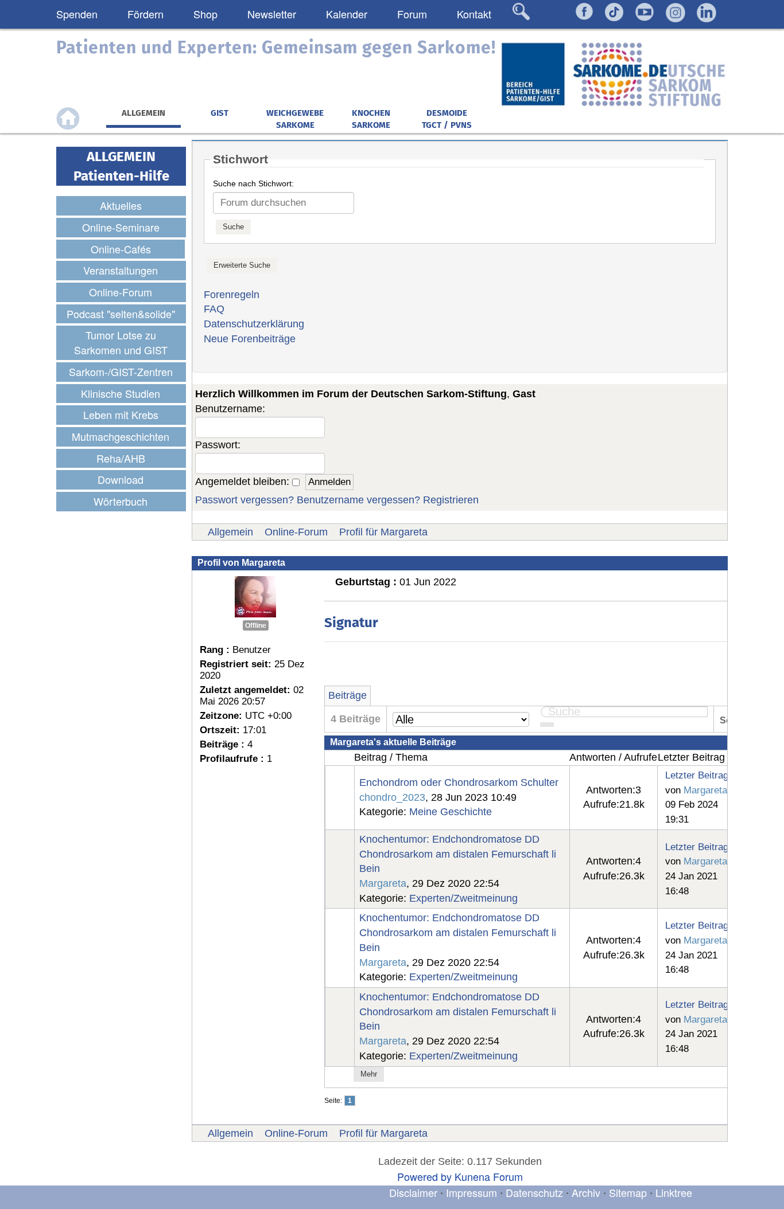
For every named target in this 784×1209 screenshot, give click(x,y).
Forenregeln (231, 294)
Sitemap (628, 1192)
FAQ (214, 309)
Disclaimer (413, 1192)
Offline (255, 625)
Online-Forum (296, 532)
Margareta (705, 790)
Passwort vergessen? (244, 500)
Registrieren (451, 500)
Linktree (673, 1192)
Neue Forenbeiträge (250, 339)
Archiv (586, 1192)
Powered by (424, 1176)
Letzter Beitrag (696, 775)
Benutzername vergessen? (358, 500)
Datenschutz (536, 1192)
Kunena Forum (489, 1176)
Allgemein (230, 532)
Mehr (368, 1074)
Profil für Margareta (383, 532)
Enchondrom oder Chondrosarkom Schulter (458, 782)
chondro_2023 (392, 797)
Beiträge (347, 695)
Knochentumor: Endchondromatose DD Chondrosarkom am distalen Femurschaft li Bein (457, 854)
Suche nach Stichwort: (253, 183)
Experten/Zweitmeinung (463, 898)
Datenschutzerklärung (254, 324)
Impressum (471, 1192)
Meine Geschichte (450, 811)
